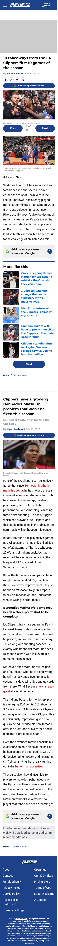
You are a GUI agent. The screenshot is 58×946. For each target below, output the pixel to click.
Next (45, 128)
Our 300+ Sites (43, 875)
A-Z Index (40, 899)
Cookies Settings (13, 910)
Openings (40, 869)
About (6, 869)
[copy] (23, 79)
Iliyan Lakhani (15, 429)
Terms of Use (42, 887)
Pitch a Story (42, 881)
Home (6, 375)
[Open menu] (5, 5)
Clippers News (20, 375)
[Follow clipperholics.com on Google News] (49, 251)
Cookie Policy (11, 893)
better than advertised (29, 766)
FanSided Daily (12, 881)
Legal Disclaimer (44, 893)
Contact (8, 875)
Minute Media (21, 919)
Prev (13, 128)
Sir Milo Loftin (15, 73)
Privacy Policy (11, 887)
